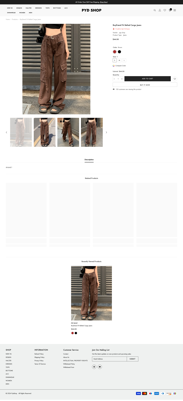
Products (15, 19)
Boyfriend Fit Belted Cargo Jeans (81, 326)
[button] (6, 132)
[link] (26, 242)
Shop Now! (104, 2)
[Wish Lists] (165, 10)
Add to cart (147, 79)
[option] (56, 69)
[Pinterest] (94, 367)
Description (89, 159)
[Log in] (160, 10)
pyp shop (122, 33)
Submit (132, 359)
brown (72, 333)
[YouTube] (100, 367)
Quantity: (116, 75)
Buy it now (145, 85)
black (75, 333)
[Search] (155, 10)
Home (8, 19)
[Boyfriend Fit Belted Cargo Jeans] (91, 293)
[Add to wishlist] (174, 79)
